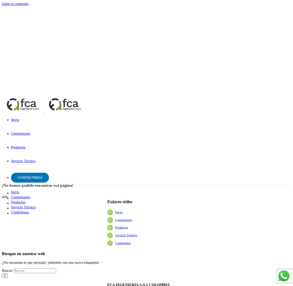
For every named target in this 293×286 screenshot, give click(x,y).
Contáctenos (123, 243)
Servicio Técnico (126, 235)
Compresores (123, 220)
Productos (121, 227)
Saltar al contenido (15, 4)
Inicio (119, 212)
